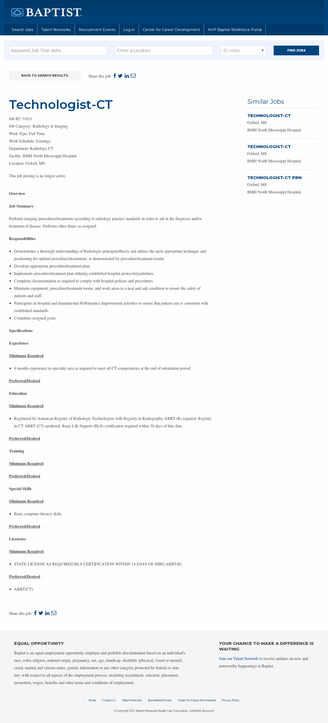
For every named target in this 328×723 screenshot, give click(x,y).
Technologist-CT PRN (274, 177)
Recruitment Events (97, 29)
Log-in (129, 29)
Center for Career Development (171, 29)
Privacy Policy (231, 700)
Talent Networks (56, 29)
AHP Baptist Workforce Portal (235, 29)
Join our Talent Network (238, 658)
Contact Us (109, 700)
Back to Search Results (44, 75)
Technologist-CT (269, 115)
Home (92, 700)
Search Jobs (22, 29)
